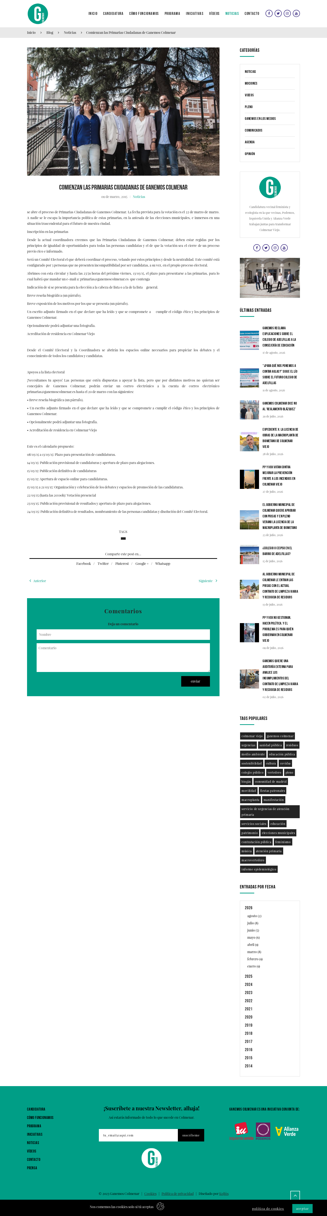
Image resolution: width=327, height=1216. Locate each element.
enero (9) (253, 966)
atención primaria (269, 851)
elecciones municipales (278, 833)
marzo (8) (254, 952)
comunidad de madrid (271, 781)
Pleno (249, 107)
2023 (249, 992)
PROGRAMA (34, 1126)
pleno (289, 772)
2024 (249, 984)
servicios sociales (254, 824)
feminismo (283, 842)
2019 (249, 1025)
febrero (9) (255, 959)
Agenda (250, 142)
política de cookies (268, 1208)
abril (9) (252, 944)
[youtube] (296, 13)
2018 (249, 1033)
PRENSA (32, 1168)
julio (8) (252, 923)
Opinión (250, 154)
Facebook (83, 563)
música (247, 851)
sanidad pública (270, 745)
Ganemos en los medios (260, 118)
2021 (249, 1009)
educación (278, 824)
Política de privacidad (178, 1193)
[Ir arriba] (295, 1195)
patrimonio (250, 833)
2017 (249, 1041)
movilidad (249, 791)
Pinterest (122, 563)
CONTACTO (33, 1160)
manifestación (274, 800)
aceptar (302, 1208)
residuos (292, 745)
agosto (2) (254, 916)
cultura (271, 763)
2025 (249, 976)
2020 (249, 1017)
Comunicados (253, 130)
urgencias (248, 745)
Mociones (251, 83)
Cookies (150, 1193)
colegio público (253, 772)
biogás (246, 781)
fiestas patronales (272, 791)
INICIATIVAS (35, 1134)
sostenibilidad (252, 763)
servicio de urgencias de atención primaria (265, 811)
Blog (49, 32)
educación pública (282, 754)
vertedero (274, 772)
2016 (249, 1049)
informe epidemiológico (259, 869)
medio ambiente (253, 754)
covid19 (285, 763)
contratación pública (256, 842)
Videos (249, 95)
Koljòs (224, 1193)
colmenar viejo (252, 736)
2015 (249, 1057)
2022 (249, 1000)
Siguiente (206, 581)
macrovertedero (253, 860)
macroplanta (250, 800)
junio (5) (253, 930)
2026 (249, 907)
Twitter (103, 563)
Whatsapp (162, 563)
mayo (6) (253, 937)
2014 (249, 1066)
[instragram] (286, 13)
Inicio (31, 32)
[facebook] (268, 13)
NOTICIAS (33, 1143)
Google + (142, 563)
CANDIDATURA (36, 1109)
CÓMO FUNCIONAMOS (40, 1118)
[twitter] (277, 13)
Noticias (70, 32)
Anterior (39, 581)
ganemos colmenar (280, 736)
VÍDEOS (31, 1151)
